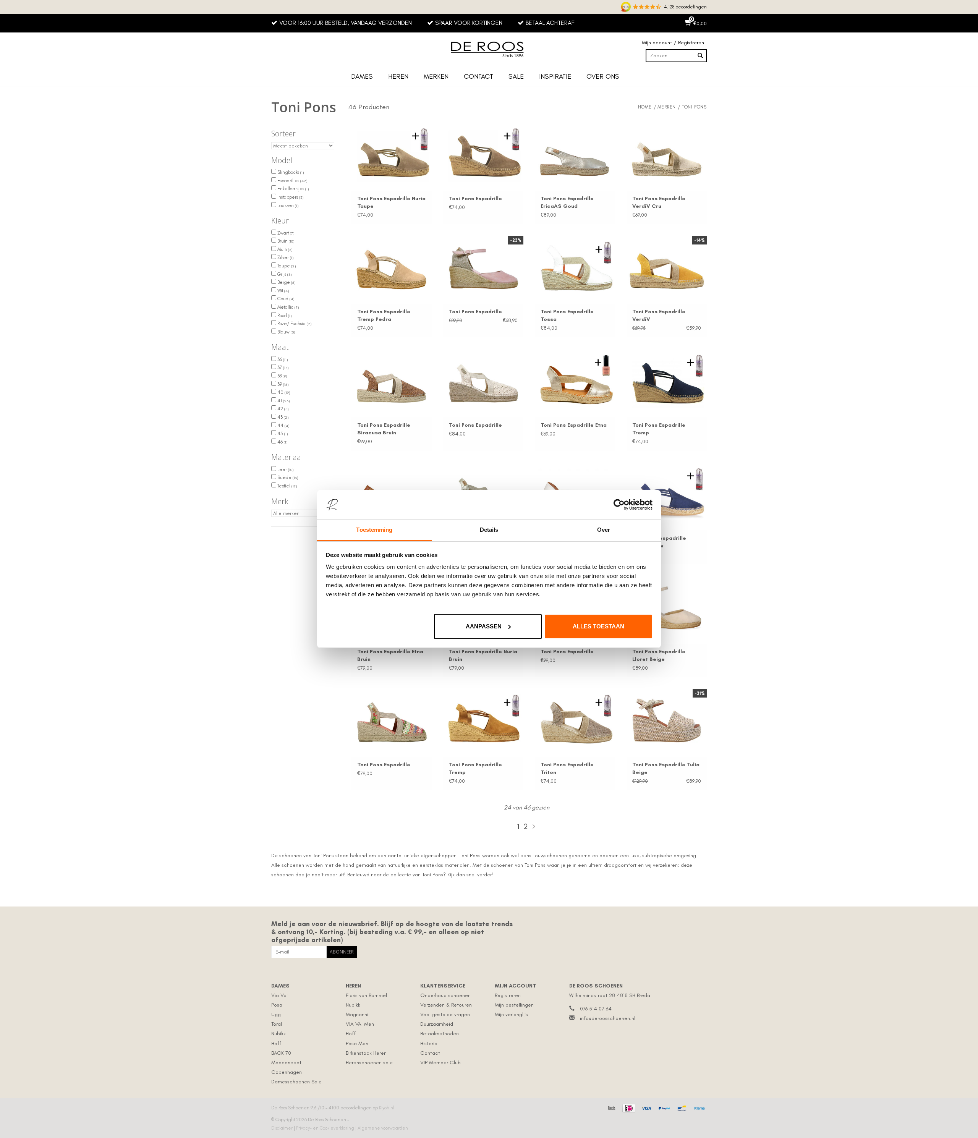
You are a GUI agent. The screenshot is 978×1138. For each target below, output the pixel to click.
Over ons (602, 76)
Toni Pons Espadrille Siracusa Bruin (383, 429)
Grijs (283, 274)
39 (282, 384)
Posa (276, 1005)
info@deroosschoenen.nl (607, 1018)
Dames (362, 76)
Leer (284, 469)
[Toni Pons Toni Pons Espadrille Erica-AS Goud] (575, 153)
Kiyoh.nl (386, 1107)
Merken (436, 76)
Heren (398, 76)
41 (283, 400)
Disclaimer (282, 1128)
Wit (282, 290)
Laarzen (287, 205)
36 (282, 359)
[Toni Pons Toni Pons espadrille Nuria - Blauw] (667, 493)
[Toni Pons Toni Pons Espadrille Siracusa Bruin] (391, 379)
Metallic (287, 307)
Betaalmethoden (439, 1033)
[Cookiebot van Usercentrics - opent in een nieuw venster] (619, 504)
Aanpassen (484, 626)
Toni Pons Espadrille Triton (567, 768)
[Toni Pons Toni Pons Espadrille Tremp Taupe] (483, 153)
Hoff (276, 1043)
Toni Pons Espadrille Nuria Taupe (391, 202)
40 (283, 392)
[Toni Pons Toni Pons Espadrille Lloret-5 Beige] (667, 606)
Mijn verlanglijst (512, 1014)
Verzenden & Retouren (446, 1005)
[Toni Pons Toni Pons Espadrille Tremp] (667, 379)
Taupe (286, 266)
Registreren (508, 995)
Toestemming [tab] (374, 529)
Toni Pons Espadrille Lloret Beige (658, 655)
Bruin (285, 241)
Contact (478, 76)
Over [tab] (603, 529)
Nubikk (278, 1033)
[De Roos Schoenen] (489, 49)
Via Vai (279, 995)
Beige (285, 282)
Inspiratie (555, 76)
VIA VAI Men (360, 1024)
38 (281, 376)
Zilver (284, 257)
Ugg (276, 1014)
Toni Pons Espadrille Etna (574, 425)
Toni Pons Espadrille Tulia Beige (665, 768)
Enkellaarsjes (292, 188)
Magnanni (357, 1014)
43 (282, 417)
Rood (283, 315)
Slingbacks (290, 172)
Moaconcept (286, 1062)
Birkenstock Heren (366, 1053)
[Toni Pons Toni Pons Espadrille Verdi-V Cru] (667, 153)
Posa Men (357, 1043)
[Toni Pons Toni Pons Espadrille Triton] (575, 719)
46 (281, 442)
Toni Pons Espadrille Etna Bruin (390, 655)
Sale (516, 76)
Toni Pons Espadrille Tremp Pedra (383, 315)
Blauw (285, 332)
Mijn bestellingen (514, 1005)
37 (282, 367)
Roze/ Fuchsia (293, 323)
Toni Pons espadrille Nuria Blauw (659, 542)
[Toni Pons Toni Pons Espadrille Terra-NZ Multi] (391, 719)
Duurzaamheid (436, 1024)
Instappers (289, 197)
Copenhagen (286, 1072)
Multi (284, 249)
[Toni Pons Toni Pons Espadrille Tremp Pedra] (391, 266)
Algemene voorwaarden (383, 1128)
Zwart (285, 233)
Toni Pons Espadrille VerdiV (658, 315)
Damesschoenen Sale (296, 1081)
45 (282, 433)
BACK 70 (281, 1053)
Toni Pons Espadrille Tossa (567, 315)
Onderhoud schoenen (445, 995)
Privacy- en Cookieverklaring (325, 1128)
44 (282, 425)
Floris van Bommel (366, 995)
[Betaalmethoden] (611, 1107)
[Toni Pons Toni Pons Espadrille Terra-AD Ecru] (483, 379)
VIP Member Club (440, 1062)
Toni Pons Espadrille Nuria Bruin (483, 655)
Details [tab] (489, 529)
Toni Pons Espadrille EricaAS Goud (567, 202)
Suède (287, 477)
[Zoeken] (700, 55)
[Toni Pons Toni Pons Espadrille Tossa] (575, 266)
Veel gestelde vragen (445, 1014)
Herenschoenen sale (369, 1062)
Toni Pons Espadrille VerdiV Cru (658, 202)
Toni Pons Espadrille (475, 198)
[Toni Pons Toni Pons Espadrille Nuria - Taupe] (391, 153)
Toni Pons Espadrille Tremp (658, 429)
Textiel (286, 486)
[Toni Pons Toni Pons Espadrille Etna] (575, 379)
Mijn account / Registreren (673, 42)
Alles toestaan (598, 626)
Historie (428, 1043)
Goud (285, 298)
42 (282, 408)
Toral (276, 1024)
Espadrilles (291, 180)
